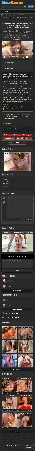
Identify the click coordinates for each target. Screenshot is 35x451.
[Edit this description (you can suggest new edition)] (31, 74)
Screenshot (18, 39)
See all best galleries (17, 431)
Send (17, 270)
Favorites (9, 37)
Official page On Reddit (12, 313)
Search (31, 6)
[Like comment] (4, 186)
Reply (30, 179)
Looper (18, 37)
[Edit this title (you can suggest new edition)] (30, 24)
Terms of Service (28, 445)
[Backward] (2, 161)
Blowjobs (11, 35)
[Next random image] (31, 241)
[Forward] (32, 161)
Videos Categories (8, 276)
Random (26, 37)
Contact (9, 445)
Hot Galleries (7, 374)
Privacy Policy (29, 448)
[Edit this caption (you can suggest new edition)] (32, 31)
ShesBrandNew (12, 129)
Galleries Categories (9, 295)
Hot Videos (6, 322)
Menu (6, 11)
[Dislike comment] (9, 186)
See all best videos (17, 369)
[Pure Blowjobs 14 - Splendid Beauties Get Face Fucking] (17, 241)
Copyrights (17, 445)
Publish (17, 223)
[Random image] (16, 385)
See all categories (17, 290)
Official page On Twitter (12, 317)
